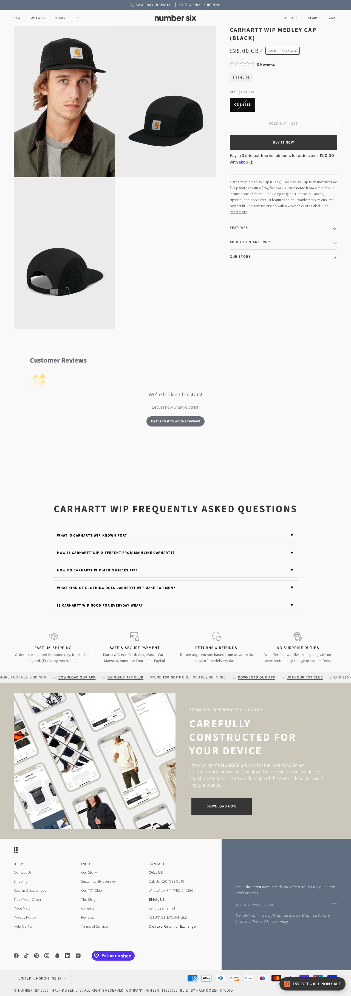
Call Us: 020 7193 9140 (166, 881)
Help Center (23, 926)
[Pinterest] (36, 955)
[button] (38, 18)
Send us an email (162, 908)
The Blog (88, 899)
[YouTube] (78, 955)
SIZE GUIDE (241, 77)
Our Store (240, 256)
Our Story (89, 872)
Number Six (28, 990)
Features (239, 227)
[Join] (332, 903)
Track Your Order (27, 899)
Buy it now (283, 142)
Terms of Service (265, 922)
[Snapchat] (57, 955)
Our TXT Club (91, 890)
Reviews (87, 917)
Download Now (221, 806)
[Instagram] (46, 955)
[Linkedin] (67, 955)
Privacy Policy (25, 917)
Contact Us (23, 872)
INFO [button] (85, 864)
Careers (87, 908)
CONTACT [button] (157, 864)
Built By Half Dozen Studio (206, 990)
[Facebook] (16, 955)
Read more (238, 211)
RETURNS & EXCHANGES (168, 917)
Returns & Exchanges (30, 890)
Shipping (20, 881)
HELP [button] (18, 864)
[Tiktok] (26, 955)
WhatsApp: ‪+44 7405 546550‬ (171, 890)
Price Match (23, 908)
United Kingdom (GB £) (39, 978)
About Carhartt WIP (250, 242)
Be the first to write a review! (175, 421)
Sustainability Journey (98, 881)
